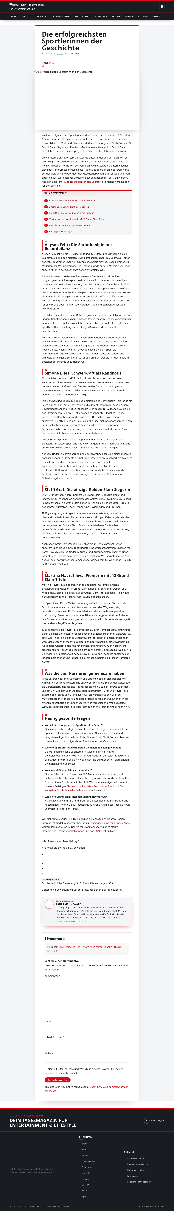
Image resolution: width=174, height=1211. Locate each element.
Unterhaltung (61, 16)
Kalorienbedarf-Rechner (139, 1181)
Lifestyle (101, 16)
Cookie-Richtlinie (135, 1158)
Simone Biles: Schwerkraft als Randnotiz (67, 207)
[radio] (88, 854)
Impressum (132, 1176)
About (27, 16)
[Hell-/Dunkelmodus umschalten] (161, 6)
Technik (40, 16)
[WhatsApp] (87, 66)
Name (49, 1021)
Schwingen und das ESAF (86, 831)
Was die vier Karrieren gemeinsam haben (67, 225)
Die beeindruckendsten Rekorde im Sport (90, 786)
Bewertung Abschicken (52, 880)
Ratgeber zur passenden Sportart (82, 181)
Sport (156, 16)
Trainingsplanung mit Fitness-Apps (109, 823)
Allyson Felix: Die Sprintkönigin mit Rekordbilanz (71, 200)
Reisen (115, 16)
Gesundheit (83, 16)
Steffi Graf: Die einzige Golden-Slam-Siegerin (69, 213)
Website (49, 1053)
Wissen (129, 16)
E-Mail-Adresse (54, 1037)
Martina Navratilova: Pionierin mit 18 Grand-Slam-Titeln (74, 219)
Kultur (143, 16)
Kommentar (52, 976)
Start (14, 16)
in (50, 62)
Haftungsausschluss (137, 1170)
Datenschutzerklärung (137, 1164)
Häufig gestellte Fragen (58, 231)
